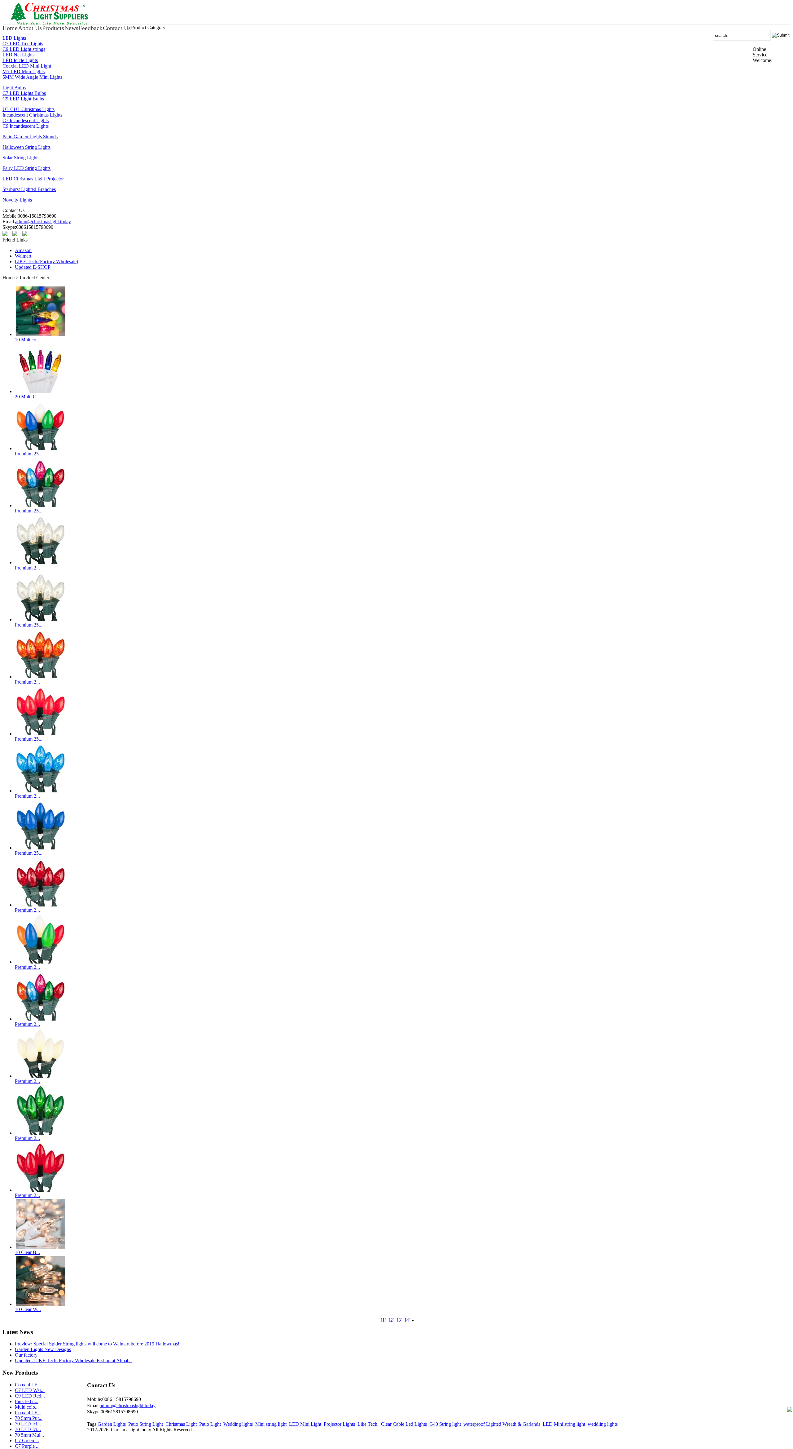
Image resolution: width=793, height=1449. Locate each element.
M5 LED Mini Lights (23, 71)
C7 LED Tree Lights (22, 43)
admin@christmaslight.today (43, 221)
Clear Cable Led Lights (404, 1424)
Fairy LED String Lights (26, 168)
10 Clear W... (28, 1309)
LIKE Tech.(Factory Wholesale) (46, 261)
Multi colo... (27, 1407)
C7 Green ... (27, 1440)
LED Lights (14, 38)
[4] (408, 1320)
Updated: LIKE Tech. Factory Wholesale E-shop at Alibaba (73, 1360)
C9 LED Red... (30, 1395)
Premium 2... (27, 567)
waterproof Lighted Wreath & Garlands (501, 1424)
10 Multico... (27, 339)
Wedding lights (238, 1424)
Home (10, 27)
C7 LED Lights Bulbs (24, 93)
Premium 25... (28, 453)
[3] (400, 1320)
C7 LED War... (30, 1390)
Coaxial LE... (28, 1384)
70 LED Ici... (28, 1423)
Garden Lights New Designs (43, 1349)
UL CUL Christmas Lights (28, 109)
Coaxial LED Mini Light (26, 66)
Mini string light (271, 1424)
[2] (392, 1320)
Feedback (91, 27)
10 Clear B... (27, 1252)
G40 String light (445, 1424)
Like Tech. (368, 1424)
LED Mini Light (305, 1424)
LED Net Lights (18, 54)
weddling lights (603, 1424)
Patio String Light (145, 1424)
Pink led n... (26, 1401)
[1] (383, 1320)
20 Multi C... (27, 396)
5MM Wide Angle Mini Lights (32, 77)
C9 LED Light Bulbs (23, 98)
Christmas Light (181, 1424)
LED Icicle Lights (20, 60)
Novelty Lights (17, 199)
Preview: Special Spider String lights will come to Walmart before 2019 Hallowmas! (97, 1343)
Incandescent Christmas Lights (32, 114)
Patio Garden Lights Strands (30, 136)
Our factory (26, 1355)
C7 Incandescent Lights (25, 120)
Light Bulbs (14, 87)
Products (53, 27)
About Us (30, 27)
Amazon (23, 250)
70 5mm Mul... (29, 1435)
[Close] (768, 54)
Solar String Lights (20, 157)
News (71, 27)
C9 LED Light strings (23, 49)
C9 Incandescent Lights (25, 126)
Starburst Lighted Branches (29, 189)
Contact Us (117, 27)
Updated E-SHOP (32, 267)
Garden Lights (112, 1424)
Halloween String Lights (26, 147)
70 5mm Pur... (28, 1418)
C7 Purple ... (27, 1446)
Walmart (23, 256)
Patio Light (210, 1424)
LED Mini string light (564, 1424)
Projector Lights (339, 1424)
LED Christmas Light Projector (33, 178)
